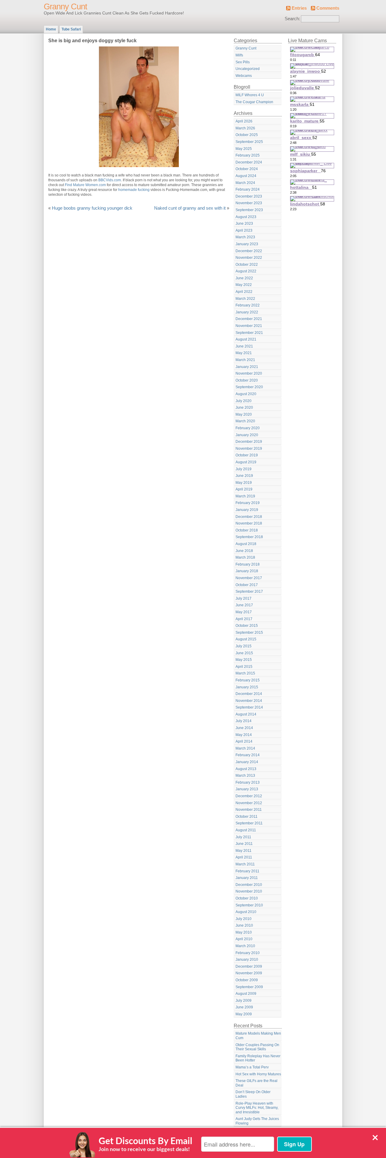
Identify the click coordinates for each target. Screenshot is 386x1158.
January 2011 (247, 878)
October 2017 (247, 585)
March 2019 (245, 496)
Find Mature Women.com (85, 185)
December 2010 (249, 885)
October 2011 (247, 816)
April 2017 (244, 619)
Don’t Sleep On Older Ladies (253, 1094)
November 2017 (249, 578)
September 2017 (249, 591)
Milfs (239, 55)
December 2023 (249, 196)
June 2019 (244, 476)
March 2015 (245, 673)
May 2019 (244, 483)
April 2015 (244, 667)
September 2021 (249, 333)
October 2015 (247, 625)
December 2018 (249, 517)
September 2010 (249, 905)
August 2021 (246, 339)
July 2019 (244, 469)
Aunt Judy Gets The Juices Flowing (257, 1121)
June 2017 (244, 605)
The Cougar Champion (254, 102)
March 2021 (245, 360)
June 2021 (244, 346)
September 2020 (249, 387)
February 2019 (248, 503)
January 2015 (247, 687)
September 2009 (249, 987)
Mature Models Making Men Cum (258, 1035)
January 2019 (247, 510)
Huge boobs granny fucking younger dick (92, 208)
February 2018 (248, 564)
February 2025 (248, 155)
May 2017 (244, 612)
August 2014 (246, 714)
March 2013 (245, 775)
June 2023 (244, 223)
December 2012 (249, 796)
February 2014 (248, 755)
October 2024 (247, 169)
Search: (292, 18)
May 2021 (244, 353)
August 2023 (246, 217)
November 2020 (249, 373)
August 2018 (246, 544)
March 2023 (245, 237)
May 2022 (244, 285)
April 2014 (244, 741)
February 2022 (248, 305)
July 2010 (244, 919)
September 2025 (249, 142)
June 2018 (244, 551)
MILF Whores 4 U (250, 95)
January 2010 (247, 959)
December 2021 (249, 319)
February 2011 (247, 871)
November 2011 (249, 809)
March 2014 (245, 748)
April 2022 (244, 292)
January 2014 (247, 762)
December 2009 (249, 966)
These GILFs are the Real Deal (256, 1083)
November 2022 (249, 257)
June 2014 (244, 728)
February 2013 (248, 782)
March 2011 (245, 864)
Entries (299, 8)
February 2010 (248, 953)
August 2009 (246, 993)
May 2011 (244, 851)
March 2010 (245, 946)
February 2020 (248, 428)
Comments (327, 8)
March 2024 (245, 183)
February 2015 (248, 680)
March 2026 (245, 128)
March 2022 (245, 299)
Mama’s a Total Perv (252, 1067)
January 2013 (247, 789)
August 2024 (246, 176)
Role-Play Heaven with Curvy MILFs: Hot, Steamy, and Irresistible (257, 1107)
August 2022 (246, 271)
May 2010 (244, 932)
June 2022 (244, 278)
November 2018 (249, 523)
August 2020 (246, 394)
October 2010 (247, 898)
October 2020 (247, 380)
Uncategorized (248, 69)
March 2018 (245, 557)
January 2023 (247, 244)
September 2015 (249, 632)
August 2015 (246, 639)
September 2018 (249, 537)
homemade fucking (134, 190)
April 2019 (244, 489)
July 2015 (244, 646)
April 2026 (244, 121)
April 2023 (244, 230)
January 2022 (247, 312)
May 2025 (244, 149)
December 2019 (249, 441)
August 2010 (246, 912)
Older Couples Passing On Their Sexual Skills (257, 1047)
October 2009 (247, 980)
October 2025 (247, 135)
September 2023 (249, 210)
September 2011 (249, 823)
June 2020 (244, 407)
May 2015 (244, 660)
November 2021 (249, 326)
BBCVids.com (109, 180)
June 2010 (244, 925)
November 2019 (249, 448)
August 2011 (246, 830)
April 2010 (244, 939)
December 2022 (249, 251)
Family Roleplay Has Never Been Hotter (258, 1058)
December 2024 (249, 162)
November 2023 (249, 203)
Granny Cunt (65, 6)
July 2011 (243, 837)
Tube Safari (71, 29)
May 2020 (244, 414)
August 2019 (246, 462)
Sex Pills (243, 62)
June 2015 (244, 653)
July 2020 (244, 401)
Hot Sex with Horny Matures (258, 1074)
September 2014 (249, 707)
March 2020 (245, 421)
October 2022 (247, 264)
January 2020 (247, 435)
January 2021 (247, 367)
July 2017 (244, 598)
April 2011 (244, 857)
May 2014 (244, 735)
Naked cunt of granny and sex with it (190, 208)
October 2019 (247, 455)
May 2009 (244, 1014)
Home (51, 29)
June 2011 (244, 844)
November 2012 (249, 803)
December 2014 (249, 694)
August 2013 (246, 769)
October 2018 (247, 530)
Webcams (244, 76)
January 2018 (247, 571)
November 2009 (249, 973)
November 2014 (249, 701)
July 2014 (244, 721)
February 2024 (248, 189)
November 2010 (249, 891)
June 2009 (244, 1007)
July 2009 (244, 1000)
